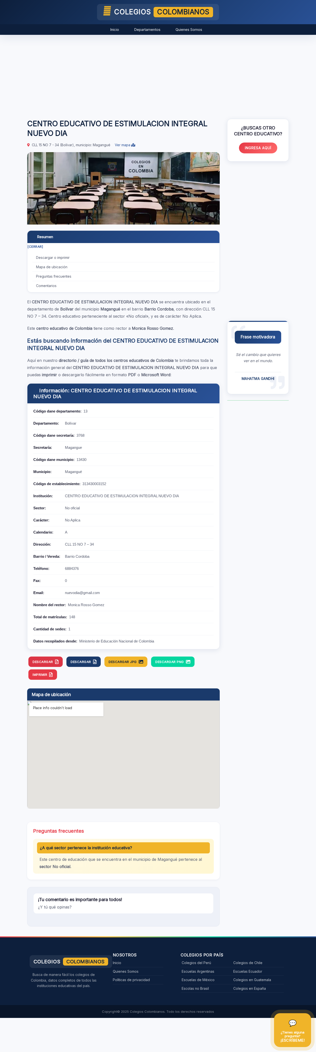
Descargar (43, 662)
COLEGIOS (162, 12)
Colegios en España (249, 988)
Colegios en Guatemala (252, 980)
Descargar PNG (169, 662)
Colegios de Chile (247, 963)
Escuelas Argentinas (198, 971)
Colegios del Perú (196, 963)
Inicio (114, 29)
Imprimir (40, 675)
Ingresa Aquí (258, 148)
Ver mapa (123, 145)
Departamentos (147, 29)
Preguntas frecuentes (53, 276)
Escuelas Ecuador (247, 971)
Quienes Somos (189, 29)
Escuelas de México (198, 980)
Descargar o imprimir (53, 257)
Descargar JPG (123, 662)
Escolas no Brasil (195, 988)
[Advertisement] (158, 74)
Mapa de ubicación (51, 267)
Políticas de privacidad (131, 980)
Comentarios (46, 286)
